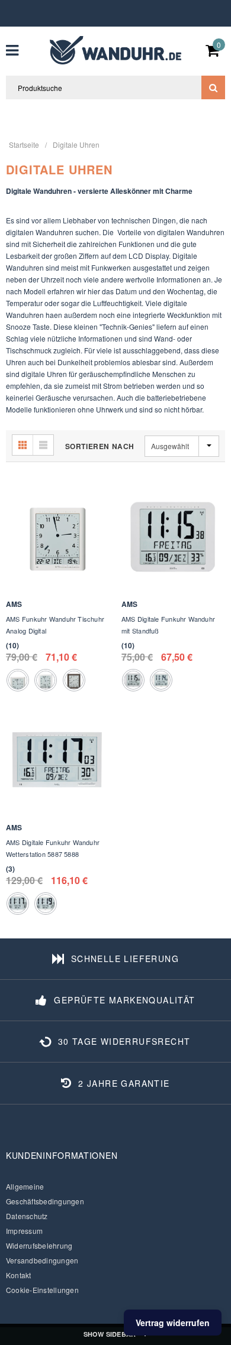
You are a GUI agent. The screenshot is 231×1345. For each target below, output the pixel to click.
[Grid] (22, 445)
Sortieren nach (99, 446)
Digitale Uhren (76, 144)
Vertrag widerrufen (173, 1322)
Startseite (24, 144)
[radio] (18, 680)
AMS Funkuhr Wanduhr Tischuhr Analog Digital (55, 624)
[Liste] (43, 445)
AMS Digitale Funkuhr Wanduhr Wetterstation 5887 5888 (53, 848)
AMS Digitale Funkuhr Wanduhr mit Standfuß (168, 624)
